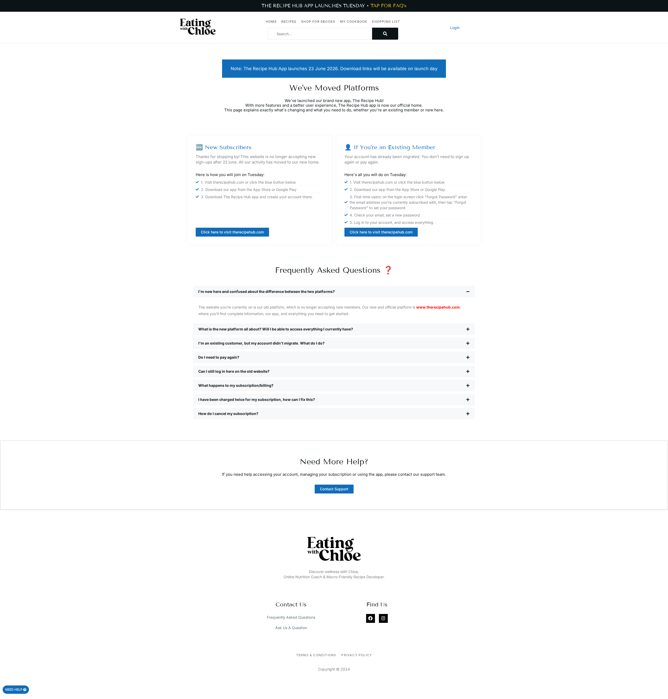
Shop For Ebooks (318, 21)
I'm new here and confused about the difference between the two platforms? (266, 291)
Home (271, 21)
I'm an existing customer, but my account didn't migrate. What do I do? (261, 343)
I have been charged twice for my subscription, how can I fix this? (256, 399)
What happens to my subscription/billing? (235, 385)
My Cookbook (353, 21)
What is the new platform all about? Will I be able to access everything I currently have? (275, 329)
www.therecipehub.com (438, 307)
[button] (334, 291)
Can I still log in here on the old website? (234, 371)
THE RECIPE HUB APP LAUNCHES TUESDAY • (334, 6)
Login (455, 27)
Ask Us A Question (291, 627)
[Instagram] (383, 618)
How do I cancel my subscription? (228, 413)
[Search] (385, 34)
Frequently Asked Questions (291, 617)
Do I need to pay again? (218, 357)
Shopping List (386, 21)
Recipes (288, 21)
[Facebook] (370, 618)
